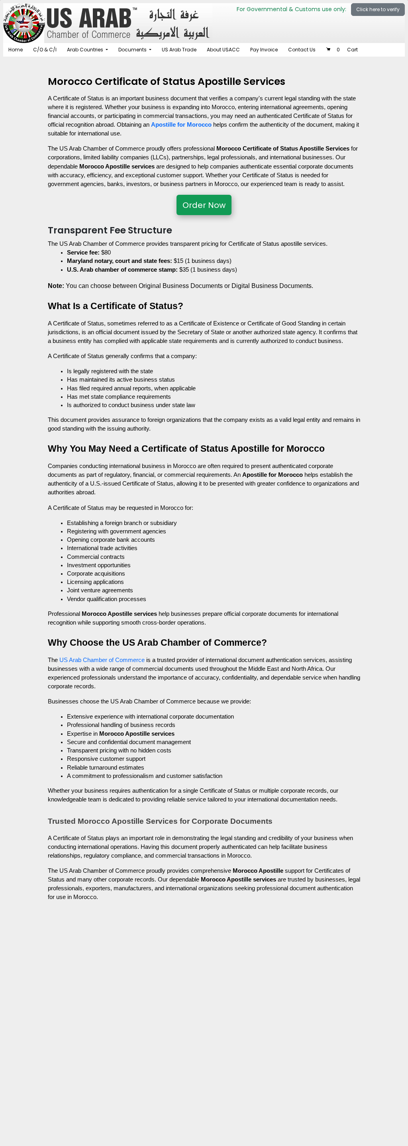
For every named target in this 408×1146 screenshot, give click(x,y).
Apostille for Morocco (181, 124)
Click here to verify (378, 9)
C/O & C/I (45, 49)
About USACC (223, 49)
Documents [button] (133, 49)
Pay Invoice (264, 49)
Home (15, 49)
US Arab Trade (179, 49)
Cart (347, 49)
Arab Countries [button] (85, 49)
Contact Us (302, 49)
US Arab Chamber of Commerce (102, 660)
